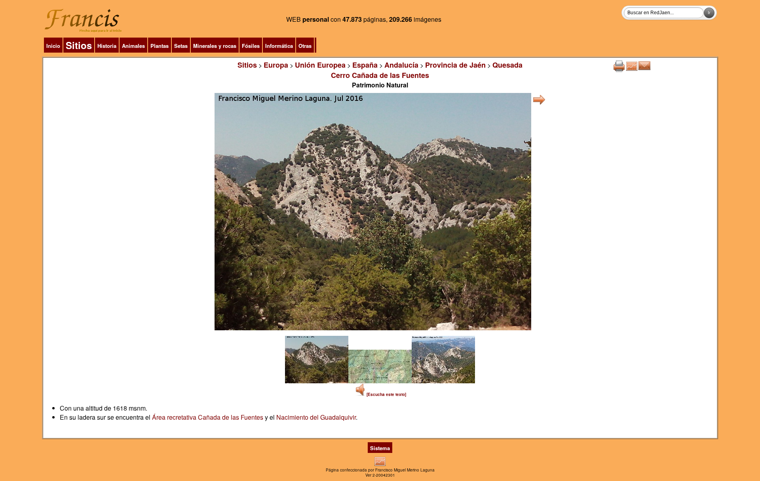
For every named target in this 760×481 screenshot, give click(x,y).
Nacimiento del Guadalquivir (316, 417)
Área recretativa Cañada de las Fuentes (207, 417)
